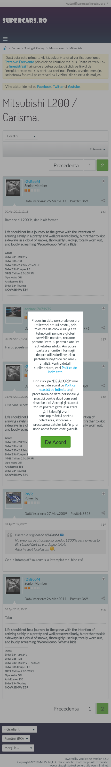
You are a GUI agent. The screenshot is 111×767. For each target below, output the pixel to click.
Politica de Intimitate (62, 370)
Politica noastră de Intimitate (57, 387)
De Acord (55, 442)
